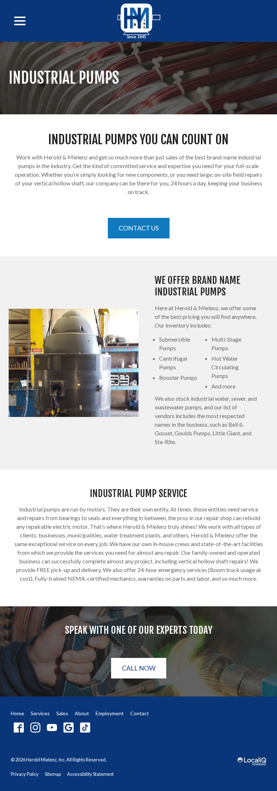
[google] (68, 727)
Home (17, 713)
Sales (62, 713)
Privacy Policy (25, 774)
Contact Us (139, 228)
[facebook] (18, 727)
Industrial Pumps (64, 78)
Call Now (138, 668)
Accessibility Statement (90, 774)
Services (40, 713)
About (82, 713)
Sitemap (53, 774)
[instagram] (35, 727)
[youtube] (52, 727)
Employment (110, 713)
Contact (139, 713)
